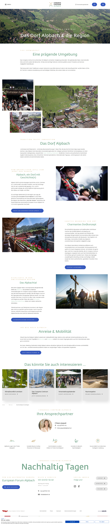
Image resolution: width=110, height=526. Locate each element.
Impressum (58, 511)
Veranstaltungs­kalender (67, 392)
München (41, 339)
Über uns (10, 404)
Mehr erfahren (12, 487)
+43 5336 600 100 (45, 491)
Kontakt (100, 478)
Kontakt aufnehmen (74, 267)
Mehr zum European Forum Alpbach (26, 210)
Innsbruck (50, 339)
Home (3, 404)
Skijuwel (100, 488)
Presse (51, 511)
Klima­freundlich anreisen (13, 392)
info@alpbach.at (45, 494)
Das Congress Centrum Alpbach (40, 392)
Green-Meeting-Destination (51, 153)
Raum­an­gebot (90, 392)
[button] (103, 4)
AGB (81, 511)
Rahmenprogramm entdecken (23, 319)
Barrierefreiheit (43, 511)
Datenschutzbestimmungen (70, 511)
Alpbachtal (20, 289)
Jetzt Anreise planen (29, 352)
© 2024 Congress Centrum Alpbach (16, 511)
